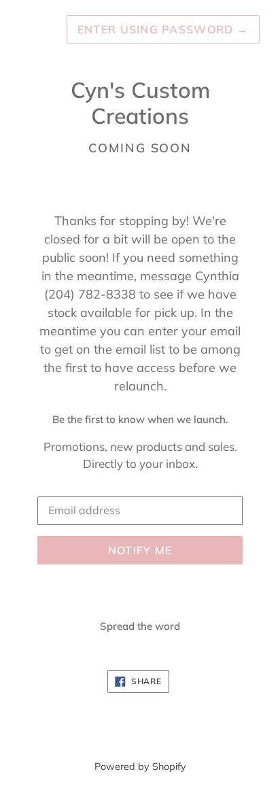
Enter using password (163, 29)
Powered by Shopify (140, 766)
